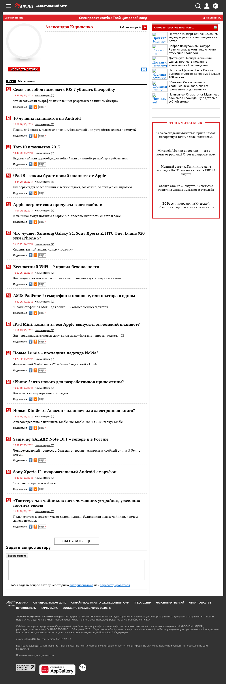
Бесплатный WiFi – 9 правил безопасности (56, 266)
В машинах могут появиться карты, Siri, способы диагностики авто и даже (67, 216)
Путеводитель (26, 608)
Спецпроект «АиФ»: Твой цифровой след (113, 18)
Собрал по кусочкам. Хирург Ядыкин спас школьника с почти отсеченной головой (192, 49)
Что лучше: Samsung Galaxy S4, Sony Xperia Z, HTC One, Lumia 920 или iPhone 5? (79, 235)
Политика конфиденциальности (35, 655)
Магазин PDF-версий (170, 602)
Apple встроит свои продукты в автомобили (57, 204)
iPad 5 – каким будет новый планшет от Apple (59, 175)
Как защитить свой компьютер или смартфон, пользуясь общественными (67, 278)
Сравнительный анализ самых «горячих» (43, 249)
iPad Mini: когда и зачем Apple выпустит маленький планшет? (76, 324)
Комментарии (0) (44, 95)
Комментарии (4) (44, 244)
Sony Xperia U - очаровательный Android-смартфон (65, 471)
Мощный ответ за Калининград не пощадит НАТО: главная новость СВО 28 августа (186, 170)
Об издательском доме (49, 602)
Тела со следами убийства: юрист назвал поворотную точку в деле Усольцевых (186, 134)
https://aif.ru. (22, 648)
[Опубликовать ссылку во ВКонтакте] (30, 107)
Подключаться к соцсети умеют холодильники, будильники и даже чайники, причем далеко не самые (75, 518)
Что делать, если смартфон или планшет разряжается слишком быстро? (65, 101)
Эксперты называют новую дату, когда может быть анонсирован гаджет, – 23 (68, 335)
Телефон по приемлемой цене (35, 483)
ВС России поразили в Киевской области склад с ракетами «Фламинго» (186, 205)
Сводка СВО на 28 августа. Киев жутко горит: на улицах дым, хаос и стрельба (186, 187)
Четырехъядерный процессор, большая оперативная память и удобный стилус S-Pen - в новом (76, 452)
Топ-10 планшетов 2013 (36, 147)
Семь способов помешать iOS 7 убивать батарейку (64, 89)
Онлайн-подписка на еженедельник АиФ (100, 602)
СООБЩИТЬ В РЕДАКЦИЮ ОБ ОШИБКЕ (87, 608)
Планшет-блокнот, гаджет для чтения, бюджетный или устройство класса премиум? (74, 129)
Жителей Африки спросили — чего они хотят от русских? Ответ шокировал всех (185, 152)
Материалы (26, 81)
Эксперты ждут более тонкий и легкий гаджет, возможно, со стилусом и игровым (72, 187)
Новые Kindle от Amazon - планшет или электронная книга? (74, 410)
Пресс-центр (142, 602)
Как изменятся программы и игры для (40, 393)
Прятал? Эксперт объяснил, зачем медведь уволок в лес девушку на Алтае (193, 37)
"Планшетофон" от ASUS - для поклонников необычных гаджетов (60, 307)
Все (10, 81)
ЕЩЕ (42, 107)
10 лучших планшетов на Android (47, 118)
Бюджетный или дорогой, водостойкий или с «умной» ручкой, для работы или (70, 158)
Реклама (22, 602)
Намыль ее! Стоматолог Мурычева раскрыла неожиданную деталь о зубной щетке (194, 98)
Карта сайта (49, 608)
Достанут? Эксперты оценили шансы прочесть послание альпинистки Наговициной (190, 61)
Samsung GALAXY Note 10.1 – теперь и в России (60, 439)
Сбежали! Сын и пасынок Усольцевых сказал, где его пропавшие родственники (189, 85)
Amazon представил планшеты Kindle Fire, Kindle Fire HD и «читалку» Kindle (68, 422)
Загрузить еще (76, 541)
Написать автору (24, 69)
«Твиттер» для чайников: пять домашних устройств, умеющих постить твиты (76, 503)
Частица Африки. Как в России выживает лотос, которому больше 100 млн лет (194, 73)
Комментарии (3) (44, 359)
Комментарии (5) (44, 124)
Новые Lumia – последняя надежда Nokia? (55, 352)
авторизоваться (81, 585)
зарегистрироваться (115, 585)
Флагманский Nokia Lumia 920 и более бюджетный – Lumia (55, 364)
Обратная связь (200, 602)
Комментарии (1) (44, 181)
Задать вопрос (17, 555)
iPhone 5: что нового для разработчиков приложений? (68, 381)
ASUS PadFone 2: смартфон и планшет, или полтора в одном (74, 295)
